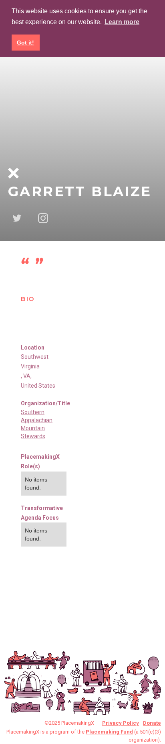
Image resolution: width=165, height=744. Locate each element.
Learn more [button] (122, 21)
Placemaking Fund (109, 732)
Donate (152, 723)
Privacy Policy (120, 723)
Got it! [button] (25, 42)
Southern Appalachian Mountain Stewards (36, 424)
